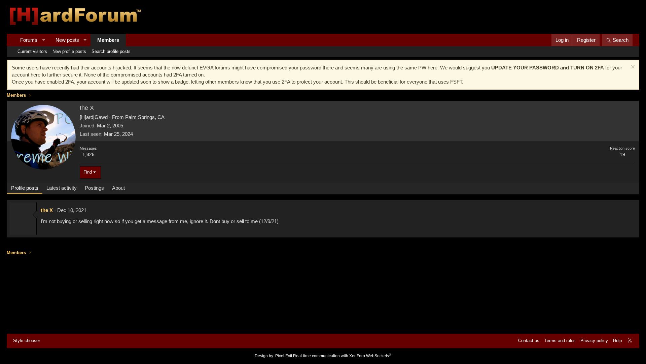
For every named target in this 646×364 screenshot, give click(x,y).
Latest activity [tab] (61, 188)
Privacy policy (594, 340)
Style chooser (26, 340)
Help (617, 340)
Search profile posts (111, 51)
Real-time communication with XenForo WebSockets (342, 356)
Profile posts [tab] (24, 188)
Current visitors (32, 51)
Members (108, 40)
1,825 (88, 154)
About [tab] (118, 188)
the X (47, 210)
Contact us (528, 340)
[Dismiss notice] (632, 67)
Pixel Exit (283, 356)
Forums (28, 40)
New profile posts (69, 51)
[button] (43, 40)
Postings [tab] (94, 188)
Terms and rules (560, 340)
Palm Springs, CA (145, 117)
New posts (67, 40)
